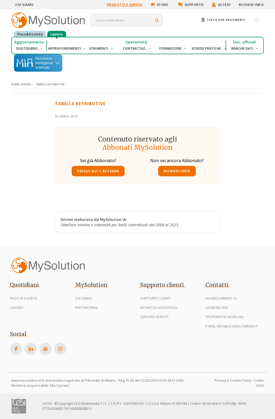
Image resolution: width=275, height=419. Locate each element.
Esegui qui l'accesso (98, 171)
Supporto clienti (155, 298)
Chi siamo (24, 4)
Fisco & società (23, 298)
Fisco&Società (30, 34)
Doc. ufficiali (244, 42)
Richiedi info (251, 4)
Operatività (136, 42)
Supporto (194, 4)
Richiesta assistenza (158, 307)
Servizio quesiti (154, 316)
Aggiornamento (29, 42)
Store (162, 4)
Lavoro (56, 34)
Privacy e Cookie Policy (232, 380)
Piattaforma (86, 307)
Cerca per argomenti (225, 20)
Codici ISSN (259, 383)
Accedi (224, 4)
